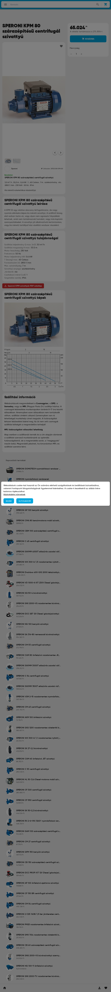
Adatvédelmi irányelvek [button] (14, 494)
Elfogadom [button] (25, 501)
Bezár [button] (9, 501)
